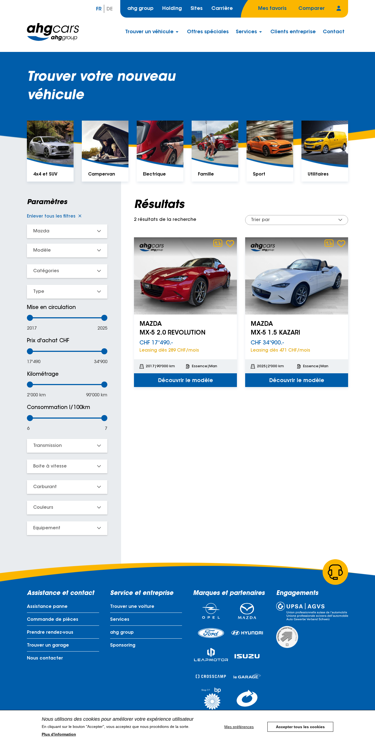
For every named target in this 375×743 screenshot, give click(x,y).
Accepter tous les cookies (300, 727)
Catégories (46, 271)
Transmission (47, 446)
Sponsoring (122, 645)
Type (38, 292)
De (110, 9)
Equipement (46, 528)
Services (119, 619)
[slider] (30, 318)
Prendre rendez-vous (50, 632)
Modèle (42, 250)
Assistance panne (47, 607)
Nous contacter (45, 658)
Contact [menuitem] (334, 32)
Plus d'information (59, 734)
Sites (197, 8)
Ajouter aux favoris (230, 243)
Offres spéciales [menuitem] (208, 32)
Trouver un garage (48, 645)
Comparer (217, 243)
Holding (172, 8)
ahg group (140, 8)
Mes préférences (239, 727)
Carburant (45, 487)
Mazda (41, 231)
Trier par (260, 220)
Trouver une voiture (132, 607)
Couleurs (43, 507)
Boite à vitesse (50, 466)
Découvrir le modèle (185, 380)
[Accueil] (53, 32)
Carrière (222, 8)
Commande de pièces (52, 619)
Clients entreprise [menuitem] (293, 32)
